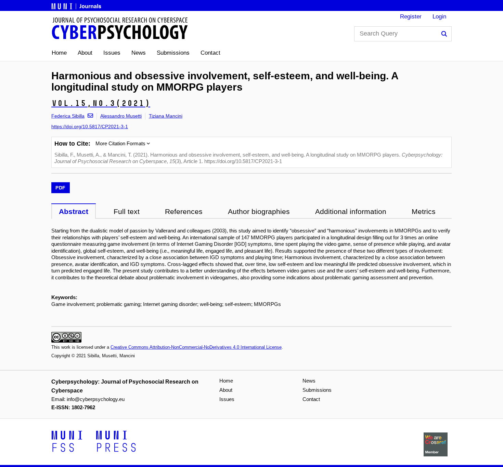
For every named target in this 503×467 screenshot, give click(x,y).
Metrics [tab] (424, 211)
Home (59, 53)
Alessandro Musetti (121, 116)
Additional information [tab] (350, 211)
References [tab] (184, 211)
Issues (111, 53)
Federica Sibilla (68, 116)
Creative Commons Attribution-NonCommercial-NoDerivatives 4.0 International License (196, 347)
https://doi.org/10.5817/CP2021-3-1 (89, 126)
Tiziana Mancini (165, 116)
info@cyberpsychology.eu (96, 399)
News (138, 53)
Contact (210, 53)
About (85, 53)
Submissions (173, 53)
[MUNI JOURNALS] (77, 5)
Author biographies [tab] (259, 211)
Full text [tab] (127, 211)
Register (411, 16)
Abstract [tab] (73, 211)
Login (439, 16)
